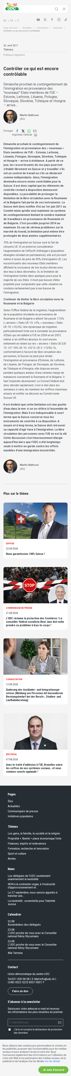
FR (11, 20)
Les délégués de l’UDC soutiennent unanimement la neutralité (29, 877)
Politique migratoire (14, 54)
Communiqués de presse (23, 811)
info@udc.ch (47, 979)
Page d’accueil (10, 28)
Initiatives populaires (20, 816)
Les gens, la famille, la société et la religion (34, 833)
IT (18, 20)
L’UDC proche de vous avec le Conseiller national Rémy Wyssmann (32, 934)
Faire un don (20, 991)
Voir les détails (52, 1061)
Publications (42, 28)
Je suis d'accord (53, 1069)
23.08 (11, 929)
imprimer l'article (22, 134)
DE (4, 20)
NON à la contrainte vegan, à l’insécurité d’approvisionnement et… (31, 886)
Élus (10, 801)
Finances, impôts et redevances (27, 843)
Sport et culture (17, 853)
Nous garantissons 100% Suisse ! (25, 554)
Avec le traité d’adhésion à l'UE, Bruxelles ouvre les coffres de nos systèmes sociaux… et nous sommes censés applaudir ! (34, 768)
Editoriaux (57, 28)
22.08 (11, 921)
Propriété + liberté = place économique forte (34, 838)
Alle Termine (15, 953)
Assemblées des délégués (24, 924)
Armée (12, 858)
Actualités (27, 28)
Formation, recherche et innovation (28, 848)
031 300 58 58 (20, 979)
